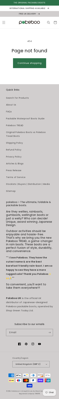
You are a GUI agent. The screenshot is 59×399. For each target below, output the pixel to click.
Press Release (13, 170)
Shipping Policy (14, 142)
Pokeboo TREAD (14, 125)
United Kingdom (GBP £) (28, 364)
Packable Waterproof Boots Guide (25, 118)
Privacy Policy (13, 156)
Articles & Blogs (15, 163)
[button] (3, 22)
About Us (11, 104)
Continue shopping (30, 63)
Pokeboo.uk (15, 391)
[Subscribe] (49, 332)
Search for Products (17, 97)
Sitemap (11, 191)
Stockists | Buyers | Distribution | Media (28, 184)
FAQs (9, 111)
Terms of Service (16, 177)
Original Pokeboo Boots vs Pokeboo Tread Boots (26, 134)
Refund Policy (13, 149)
